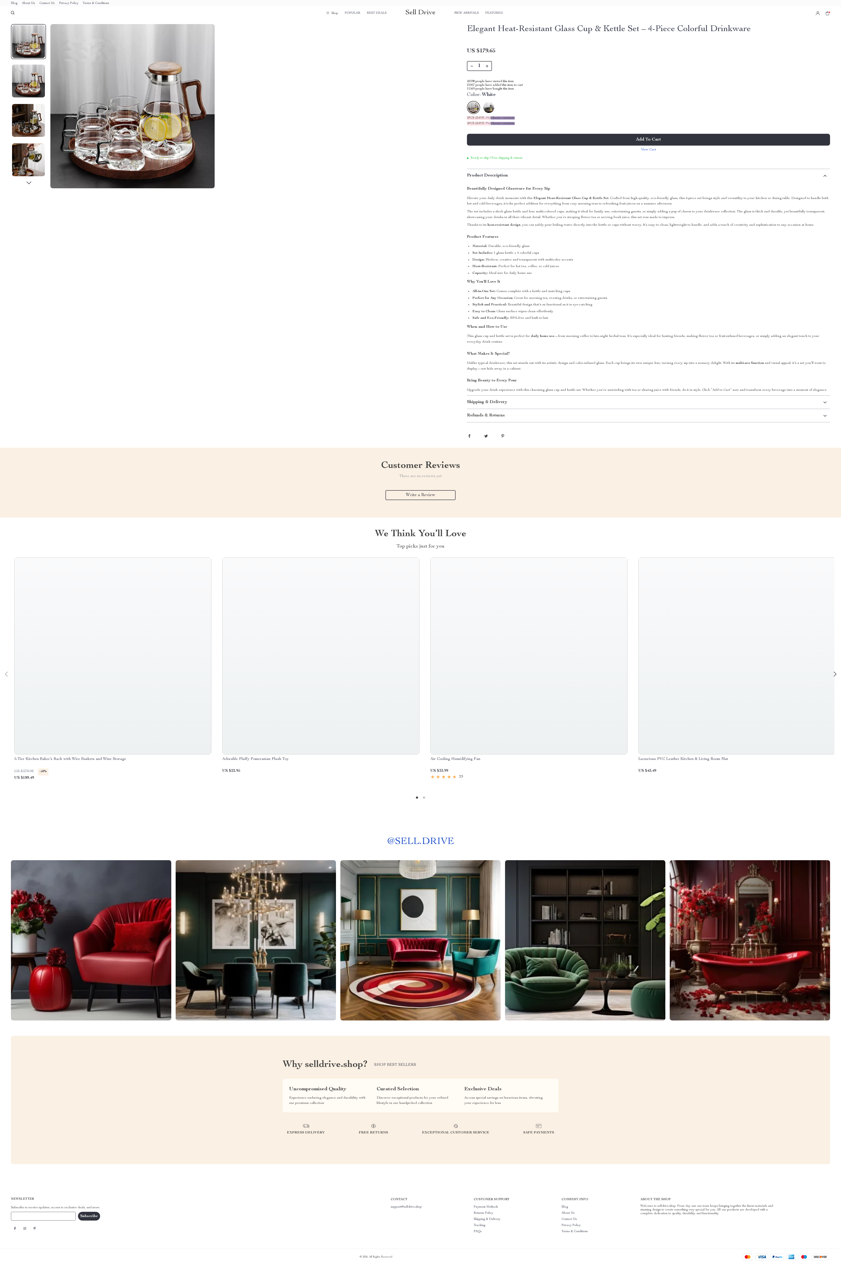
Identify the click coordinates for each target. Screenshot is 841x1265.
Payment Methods (486, 1207)
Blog (14, 3)
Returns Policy (483, 1213)
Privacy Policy (68, 3)
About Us (28, 3)
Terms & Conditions (96, 3)
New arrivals (466, 13)
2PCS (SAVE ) (479, 118)
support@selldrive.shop (406, 1207)
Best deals (377, 13)
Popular (352, 13)
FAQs (478, 1231)
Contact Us (47, 3)
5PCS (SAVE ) (479, 123)
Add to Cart (648, 139)
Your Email (22, 1216)
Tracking (479, 1225)
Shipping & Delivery (487, 1219)
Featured (494, 13)
